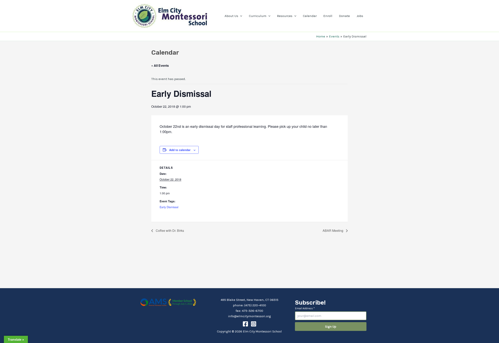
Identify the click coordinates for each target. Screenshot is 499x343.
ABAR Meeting (333, 230)
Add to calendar (179, 150)
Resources (284, 16)
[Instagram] (254, 324)
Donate (344, 16)
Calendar (310, 16)
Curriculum (257, 16)
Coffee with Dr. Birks (169, 230)
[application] (240, 16)
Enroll (327, 16)
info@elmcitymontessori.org (249, 316)
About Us (231, 16)
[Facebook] (245, 324)
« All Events (160, 65)
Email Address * (305, 308)
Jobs (360, 16)
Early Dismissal (169, 207)
